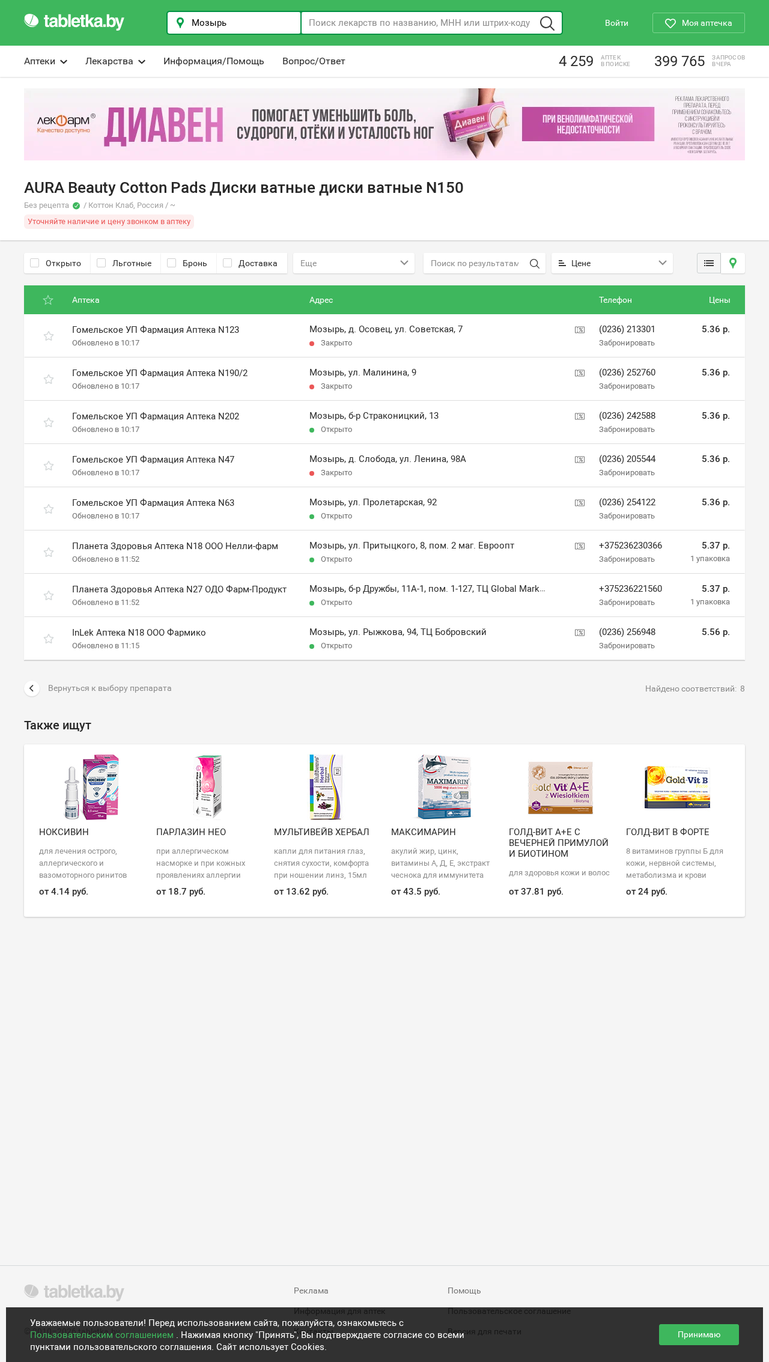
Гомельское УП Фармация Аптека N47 (153, 459)
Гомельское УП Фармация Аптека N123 (155, 329)
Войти (616, 23)
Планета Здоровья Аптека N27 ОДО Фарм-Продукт (179, 589)
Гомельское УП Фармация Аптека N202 (155, 416)
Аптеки (39, 61)
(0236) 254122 (627, 502)
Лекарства (109, 61)
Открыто (63, 263)
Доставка (258, 263)
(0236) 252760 (627, 372)
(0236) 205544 (627, 459)
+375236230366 (630, 545)
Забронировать (627, 342)
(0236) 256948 (627, 632)
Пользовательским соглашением (103, 1335)
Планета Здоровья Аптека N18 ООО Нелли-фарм (175, 546)
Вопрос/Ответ (313, 61)
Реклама (311, 1290)
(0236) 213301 (627, 329)
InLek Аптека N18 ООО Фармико (139, 632)
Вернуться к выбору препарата (110, 688)
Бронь (195, 263)
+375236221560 (630, 588)
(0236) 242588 (627, 415)
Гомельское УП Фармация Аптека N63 (153, 502)
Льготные (131, 263)
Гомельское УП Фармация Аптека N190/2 (160, 373)
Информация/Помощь (213, 61)
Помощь (464, 1290)
